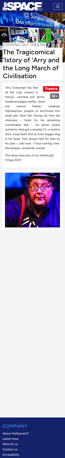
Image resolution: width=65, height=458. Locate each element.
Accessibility (10, 455)
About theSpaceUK (15, 433)
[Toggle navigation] (57, 6)
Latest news (10, 439)
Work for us (10, 444)
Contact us (9, 449)
